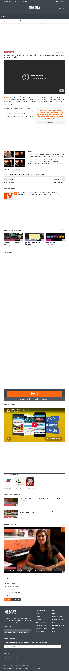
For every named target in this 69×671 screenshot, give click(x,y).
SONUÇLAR (16, 599)
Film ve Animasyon (9, 240)
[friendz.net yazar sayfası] (19, 481)
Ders (29, 630)
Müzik (15, 174)
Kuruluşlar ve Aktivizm (42, 628)
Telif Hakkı (21, 174)
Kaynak (26, 632)
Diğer (53, 631)
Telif (31, 174)
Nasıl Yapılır (8, 632)
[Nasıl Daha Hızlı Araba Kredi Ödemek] (34, 237)
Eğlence (38, 616)
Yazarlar (25, 1)
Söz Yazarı (36, 174)
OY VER (7, 599)
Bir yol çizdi (10, 589)
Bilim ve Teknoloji (40, 610)
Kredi (42, 174)
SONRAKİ (57, 180)
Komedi (54, 610)
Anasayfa (6, 20)
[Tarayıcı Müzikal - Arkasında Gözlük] (13, 237)
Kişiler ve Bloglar (40, 631)
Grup (11, 174)
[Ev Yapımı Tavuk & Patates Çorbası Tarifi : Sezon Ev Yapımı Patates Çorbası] (17, 505)
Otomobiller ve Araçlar (31, 240)
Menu (4, 16)
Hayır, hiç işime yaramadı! (13, 592)
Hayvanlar (38, 619)
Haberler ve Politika (41, 625)
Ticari (27, 174)
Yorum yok (10, 595)
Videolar (13, 20)
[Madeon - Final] (55, 237)
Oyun (53, 622)
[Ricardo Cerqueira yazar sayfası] (30, 481)
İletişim (63, 1)
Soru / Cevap (18, 1)
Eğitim (37, 613)
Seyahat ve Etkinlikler (58, 625)
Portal (6, 630)
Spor (53, 628)
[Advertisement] (34, 36)
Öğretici (14, 632)
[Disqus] (34, 278)
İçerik (24, 630)
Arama (57, 1)
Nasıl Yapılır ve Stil (21, 20)
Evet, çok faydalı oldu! (13, 586)
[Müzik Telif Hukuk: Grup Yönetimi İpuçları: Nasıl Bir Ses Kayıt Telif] (63, 572)
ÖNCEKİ (11, 180)
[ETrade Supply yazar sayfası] (8, 481)
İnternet (20, 632)
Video (11, 630)
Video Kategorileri (8, 1)
